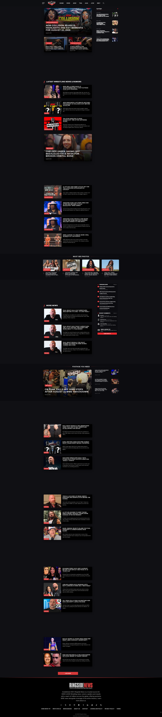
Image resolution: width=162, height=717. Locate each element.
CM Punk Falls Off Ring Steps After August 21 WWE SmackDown (66, 390)
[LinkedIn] (88, 705)
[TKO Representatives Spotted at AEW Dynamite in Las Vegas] (115, 14)
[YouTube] (79, 705)
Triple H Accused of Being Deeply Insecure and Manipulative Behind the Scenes (76, 497)
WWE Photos (49, 148)
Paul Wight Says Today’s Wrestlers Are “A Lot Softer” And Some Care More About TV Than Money (76, 328)
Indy (98, 3)
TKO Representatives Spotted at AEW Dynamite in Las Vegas (102, 15)
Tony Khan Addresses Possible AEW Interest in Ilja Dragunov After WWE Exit (102, 40)
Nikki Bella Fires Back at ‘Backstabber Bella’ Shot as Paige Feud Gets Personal (75, 88)
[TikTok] (96, 705)
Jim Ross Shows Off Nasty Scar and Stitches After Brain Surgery (72, 274)
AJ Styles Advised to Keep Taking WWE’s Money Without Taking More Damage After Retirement (75, 514)
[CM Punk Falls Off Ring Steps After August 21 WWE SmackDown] (67, 383)
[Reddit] (92, 705)
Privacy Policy (109, 708)
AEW (74, 3)
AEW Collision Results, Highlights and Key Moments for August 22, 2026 (64, 27)
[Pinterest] (74, 705)
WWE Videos (48, 385)
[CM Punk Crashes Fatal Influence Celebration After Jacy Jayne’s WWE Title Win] (51, 265)
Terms (119, 708)
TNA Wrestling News (48, 129)
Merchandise (67, 708)
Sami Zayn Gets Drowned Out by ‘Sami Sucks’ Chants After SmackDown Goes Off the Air (102, 371)
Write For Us (57, 708)
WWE (68, 3)
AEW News (49, 43)
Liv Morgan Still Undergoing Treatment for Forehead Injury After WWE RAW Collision (101, 23)
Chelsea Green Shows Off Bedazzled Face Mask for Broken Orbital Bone (63, 153)
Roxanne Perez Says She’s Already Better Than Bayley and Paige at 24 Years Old (75, 570)
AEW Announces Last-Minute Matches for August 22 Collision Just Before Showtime (76, 104)
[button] (103, 3)
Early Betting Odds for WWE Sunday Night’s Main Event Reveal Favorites (76, 442)
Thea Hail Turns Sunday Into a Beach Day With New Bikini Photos (110, 274)
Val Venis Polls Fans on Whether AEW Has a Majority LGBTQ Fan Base (76, 601)
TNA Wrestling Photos (88, 269)
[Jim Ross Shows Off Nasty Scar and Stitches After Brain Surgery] (71, 265)
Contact (85, 708)
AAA (86, 3)
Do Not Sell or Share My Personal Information (81, 715)
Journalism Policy (96, 708)
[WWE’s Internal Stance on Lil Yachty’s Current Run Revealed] (115, 31)
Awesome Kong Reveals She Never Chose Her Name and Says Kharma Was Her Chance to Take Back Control (75, 220)
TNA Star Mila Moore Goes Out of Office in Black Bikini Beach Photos (92, 274)
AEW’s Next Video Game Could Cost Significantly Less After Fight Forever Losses (54, 48)
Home (62, 3)
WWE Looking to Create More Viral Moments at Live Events (76, 235)
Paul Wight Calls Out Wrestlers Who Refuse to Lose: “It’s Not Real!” (76, 311)
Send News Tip (45, 708)
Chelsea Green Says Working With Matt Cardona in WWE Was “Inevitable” (77, 585)
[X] (65, 705)
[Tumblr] (83, 705)
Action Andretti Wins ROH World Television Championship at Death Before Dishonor (101, 380)
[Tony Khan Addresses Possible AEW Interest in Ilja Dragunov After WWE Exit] (115, 39)
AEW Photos (66, 269)
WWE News (46, 97)
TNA (80, 3)
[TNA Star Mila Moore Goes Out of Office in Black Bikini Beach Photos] (90, 265)
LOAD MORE (68, 673)
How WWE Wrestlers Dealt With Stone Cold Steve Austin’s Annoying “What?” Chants (76, 459)
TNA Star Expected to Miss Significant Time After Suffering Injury (75, 120)
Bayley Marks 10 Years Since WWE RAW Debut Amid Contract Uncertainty (76, 639)
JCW (92, 3)
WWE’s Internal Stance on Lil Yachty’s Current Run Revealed (102, 31)
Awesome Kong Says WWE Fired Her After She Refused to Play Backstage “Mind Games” (76, 204)
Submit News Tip (107, 333)
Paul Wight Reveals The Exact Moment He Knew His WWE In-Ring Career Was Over (75, 344)
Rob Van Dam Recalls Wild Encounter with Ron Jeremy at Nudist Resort (76, 655)
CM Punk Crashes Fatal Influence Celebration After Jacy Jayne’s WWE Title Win (52, 274)
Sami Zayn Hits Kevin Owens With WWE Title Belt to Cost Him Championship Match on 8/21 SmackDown (101, 389)
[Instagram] (70, 705)
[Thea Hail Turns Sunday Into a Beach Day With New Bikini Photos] (110, 265)
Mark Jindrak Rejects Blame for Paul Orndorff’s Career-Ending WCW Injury (76, 530)
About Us (77, 708)
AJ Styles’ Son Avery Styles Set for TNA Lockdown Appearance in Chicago (76, 188)
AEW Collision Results (52, 22)
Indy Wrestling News (76, 43)
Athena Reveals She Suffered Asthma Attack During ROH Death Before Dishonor (79, 48)
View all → (115, 284)
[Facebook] (61, 705)
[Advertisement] (68, 172)
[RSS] (101, 705)
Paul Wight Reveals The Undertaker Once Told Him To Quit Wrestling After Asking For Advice (76, 427)
